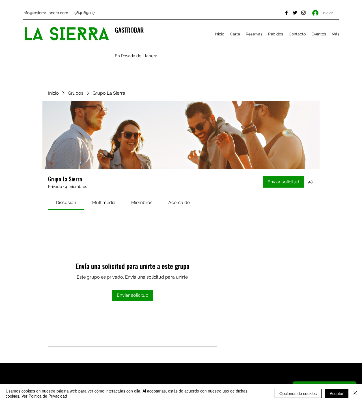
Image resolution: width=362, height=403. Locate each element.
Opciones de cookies (298, 393)
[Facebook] (286, 13)
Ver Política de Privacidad (44, 396)
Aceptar (337, 393)
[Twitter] (295, 13)
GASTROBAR (129, 29)
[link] (66, 202)
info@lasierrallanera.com (45, 12)
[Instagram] (303, 13)
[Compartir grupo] (310, 181)
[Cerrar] (355, 393)
